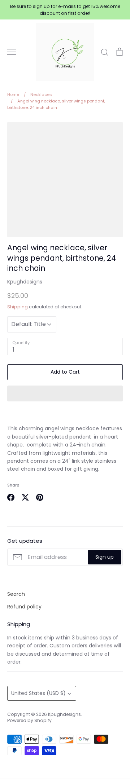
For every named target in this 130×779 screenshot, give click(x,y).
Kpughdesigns (24, 281)
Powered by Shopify (29, 720)
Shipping (17, 307)
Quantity (21, 343)
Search (16, 594)
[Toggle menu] (12, 52)
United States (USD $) (38, 693)
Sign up (104, 556)
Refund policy (24, 606)
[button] (65, 393)
